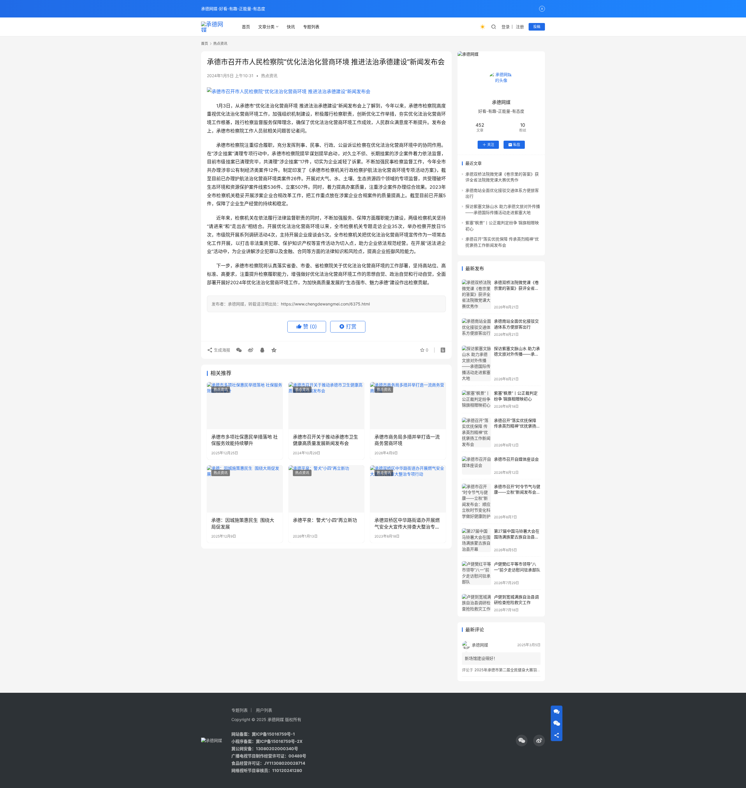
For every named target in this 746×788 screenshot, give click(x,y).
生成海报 (221, 349)
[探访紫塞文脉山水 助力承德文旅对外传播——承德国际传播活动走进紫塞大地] (476, 363)
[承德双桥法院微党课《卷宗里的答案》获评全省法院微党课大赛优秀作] (476, 294)
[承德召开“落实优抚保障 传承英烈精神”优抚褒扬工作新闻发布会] (476, 432)
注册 (520, 26)
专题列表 (311, 26)
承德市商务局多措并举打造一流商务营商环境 (407, 440)
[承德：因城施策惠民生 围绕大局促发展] (245, 489)
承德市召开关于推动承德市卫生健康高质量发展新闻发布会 (325, 440)
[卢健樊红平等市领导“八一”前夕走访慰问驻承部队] (476, 573)
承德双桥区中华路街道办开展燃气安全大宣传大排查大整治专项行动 (407, 523)
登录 (506, 26)
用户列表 (264, 710)
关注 (490, 144)
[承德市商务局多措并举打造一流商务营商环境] (408, 405)
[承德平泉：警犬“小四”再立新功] (326, 489)
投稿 (536, 26)
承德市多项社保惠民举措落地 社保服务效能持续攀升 (244, 440)
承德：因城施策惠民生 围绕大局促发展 (242, 523)
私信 (516, 144)
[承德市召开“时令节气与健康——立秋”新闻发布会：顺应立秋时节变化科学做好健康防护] (476, 502)
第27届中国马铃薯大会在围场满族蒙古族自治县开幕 (516, 537)
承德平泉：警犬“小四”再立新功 (325, 520)
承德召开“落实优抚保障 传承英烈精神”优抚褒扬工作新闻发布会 (517, 426)
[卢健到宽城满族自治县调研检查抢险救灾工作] (476, 603)
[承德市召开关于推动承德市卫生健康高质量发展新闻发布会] (326, 405)
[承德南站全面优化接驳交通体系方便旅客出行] (476, 327)
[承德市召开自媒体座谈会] (476, 465)
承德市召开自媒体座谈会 (516, 459)
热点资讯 (269, 75)
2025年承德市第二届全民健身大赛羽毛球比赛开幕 (517, 669)
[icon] (521, 740)
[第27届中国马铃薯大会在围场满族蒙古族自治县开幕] (476, 540)
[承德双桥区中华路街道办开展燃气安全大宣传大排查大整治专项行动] (408, 489)
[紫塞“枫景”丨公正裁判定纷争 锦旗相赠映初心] (476, 399)
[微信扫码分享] (239, 350)
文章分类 (266, 26)
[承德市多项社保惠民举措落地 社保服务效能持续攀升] (245, 405)
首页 (246, 26)
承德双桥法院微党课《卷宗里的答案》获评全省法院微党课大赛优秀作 (516, 288)
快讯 (291, 26)
